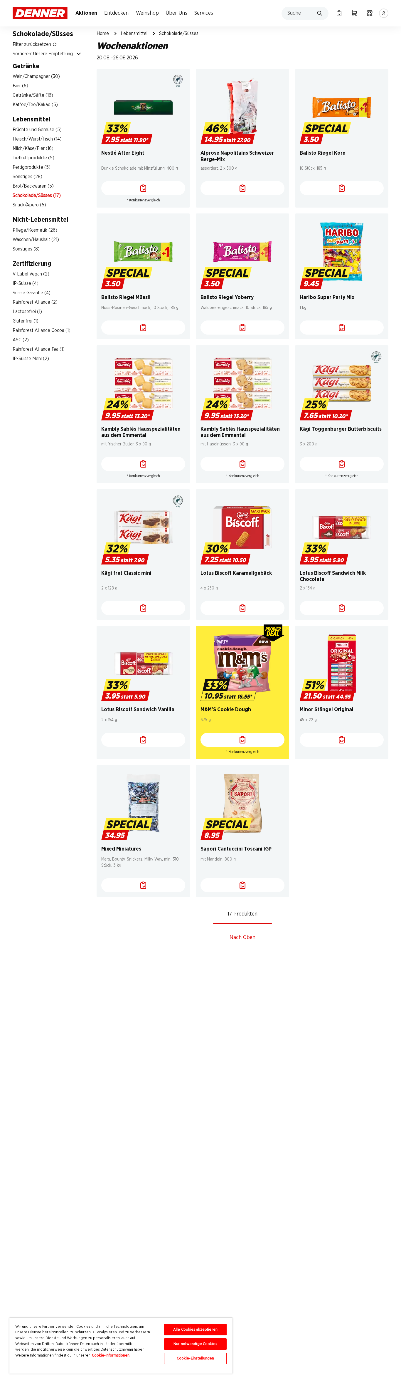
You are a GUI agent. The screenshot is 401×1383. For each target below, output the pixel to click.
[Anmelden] (383, 13)
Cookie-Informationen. (111, 1355)
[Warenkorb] (354, 13)
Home (103, 33)
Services (203, 13)
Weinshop (147, 13)
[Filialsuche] (369, 13)
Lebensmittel (134, 33)
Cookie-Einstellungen (195, 1358)
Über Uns (176, 13)
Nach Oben (242, 937)
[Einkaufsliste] (339, 13)
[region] (120, 1346)
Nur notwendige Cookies (195, 1344)
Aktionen (86, 13)
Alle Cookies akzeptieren (195, 1330)
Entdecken (116, 13)
